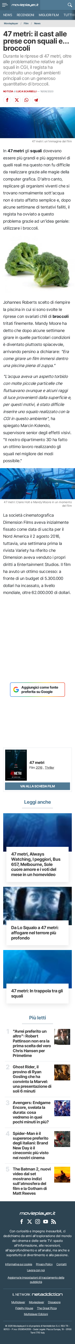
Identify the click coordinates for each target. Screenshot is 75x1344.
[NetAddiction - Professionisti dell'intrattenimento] (47, 1294)
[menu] (5, 5)
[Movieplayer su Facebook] (22, 1221)
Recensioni (25, 15)
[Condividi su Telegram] (36, 100)
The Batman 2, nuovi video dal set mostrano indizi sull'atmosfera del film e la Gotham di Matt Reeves (32, 1181)
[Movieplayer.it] (25, 5)
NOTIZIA (8, 91)
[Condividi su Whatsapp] (26, 100)
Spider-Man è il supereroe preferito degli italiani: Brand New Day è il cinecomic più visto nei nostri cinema (31, 1145)
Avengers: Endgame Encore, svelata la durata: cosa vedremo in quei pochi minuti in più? (31, 1112)
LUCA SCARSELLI (26, 91)
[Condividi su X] (17, 100)
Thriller (49, 768)
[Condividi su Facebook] (7, 100)
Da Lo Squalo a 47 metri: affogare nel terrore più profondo (35, 932)
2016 (39, 768)
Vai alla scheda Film (37, 786)
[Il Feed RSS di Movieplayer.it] (54, 1221)
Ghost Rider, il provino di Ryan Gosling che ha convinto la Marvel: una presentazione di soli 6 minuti (32, 1079)
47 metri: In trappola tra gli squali (37, 993)
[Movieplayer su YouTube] (46, 1221)
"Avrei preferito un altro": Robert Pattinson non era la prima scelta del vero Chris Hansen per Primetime (32, 1043)
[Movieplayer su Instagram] (38, 1221)
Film (26, 23)
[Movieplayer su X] (30, 1221)
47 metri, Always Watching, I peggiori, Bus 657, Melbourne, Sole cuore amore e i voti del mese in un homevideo (35, 864)
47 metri (36, 763)
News (7, 15)
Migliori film (49, 15)
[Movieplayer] (38, 1213)
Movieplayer (11, 23)
